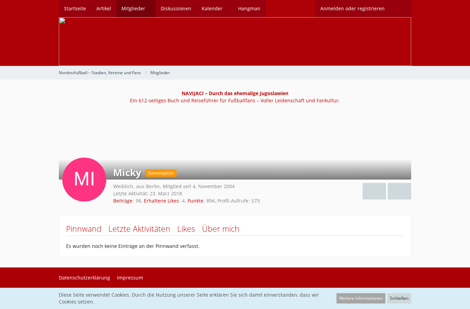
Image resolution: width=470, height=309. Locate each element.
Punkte (195, 200)
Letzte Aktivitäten (139, 228)
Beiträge (122, 200)
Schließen (399, 298)
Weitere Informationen (361, 298)
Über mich (220, 228)
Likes (186, 228)
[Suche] (400, 8)
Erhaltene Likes (161, 200)
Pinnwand (84, 228)
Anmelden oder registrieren (352, 8)
